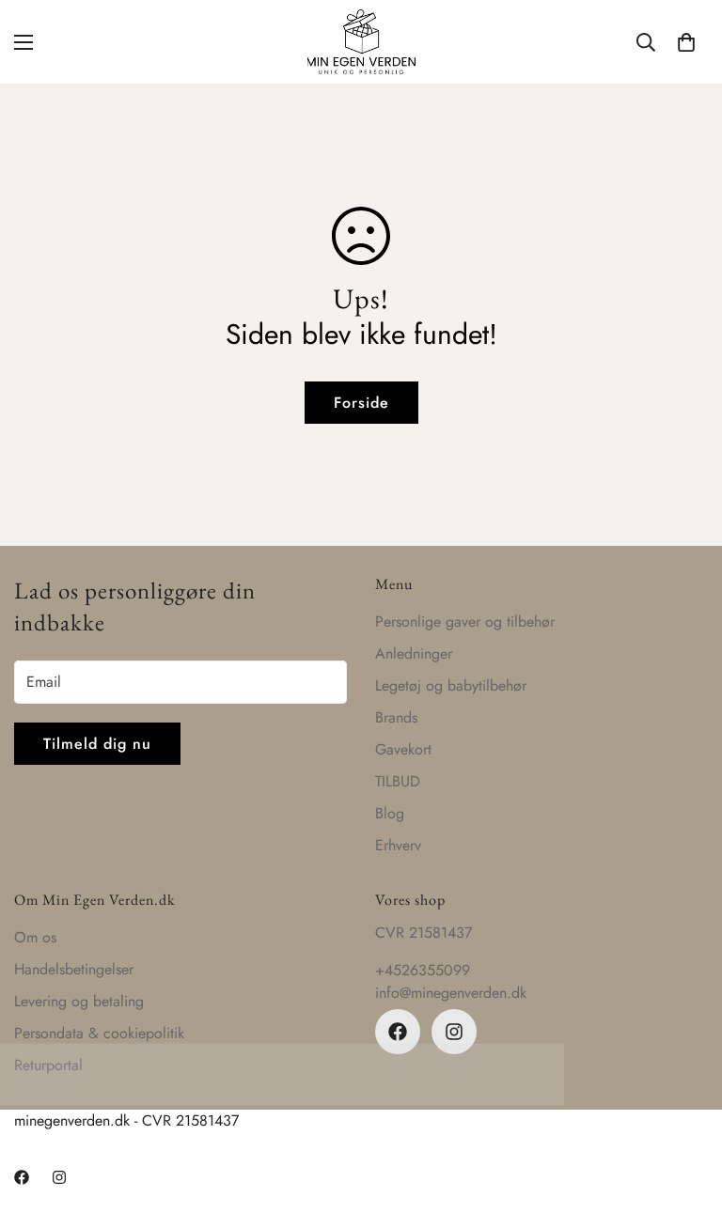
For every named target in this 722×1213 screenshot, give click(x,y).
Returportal (48, 1065)
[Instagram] (454, 1031)
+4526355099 (422, 970)
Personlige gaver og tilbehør (465, 621)
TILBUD (397, 781)
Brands (396, 717)
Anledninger (413, 653)
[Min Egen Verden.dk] (361, 42)
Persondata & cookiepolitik (99, 1033)
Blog (389, 813)
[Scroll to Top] (685, 1110)
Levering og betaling (79, 1001)
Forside (361, 402)
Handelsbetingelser (73, 969)
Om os (35, 937)
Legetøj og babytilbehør (450, 685)
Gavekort (403, 749)
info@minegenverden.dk (450, 992)
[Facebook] (397, 1031)
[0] (686, 42)
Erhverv (398, 845)
